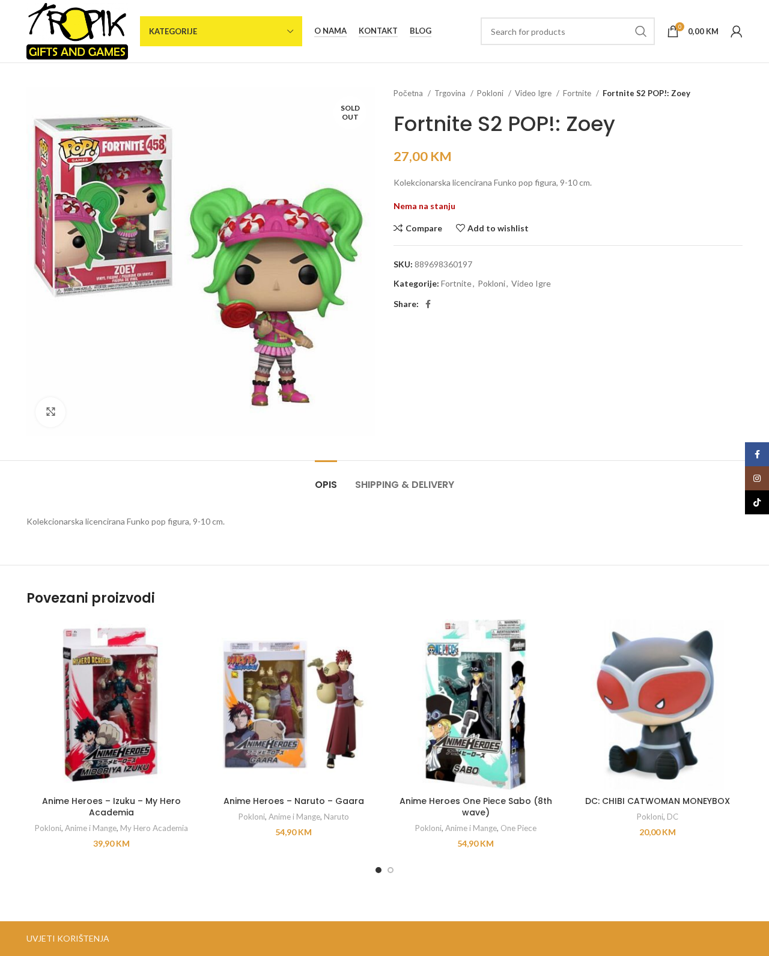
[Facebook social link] (428, 304)
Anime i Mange (91, 828)
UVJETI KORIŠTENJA (67, 938)
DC (672, 816)
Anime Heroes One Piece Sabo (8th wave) (476, 807)
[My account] (737, 31)
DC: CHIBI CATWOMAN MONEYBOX (657, 801)
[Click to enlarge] (50, 412)
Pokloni (491, 93)
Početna (409, 93)
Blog (420, 30)
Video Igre (534, 93)
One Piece (518, 828)
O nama (330, 30)
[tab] (326, 478)
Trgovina (450, 93)
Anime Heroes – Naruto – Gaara (293, 801)
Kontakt (378, 30)
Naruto (336, 816)
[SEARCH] (641, 31)
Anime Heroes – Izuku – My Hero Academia (111, 807)
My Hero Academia (154, 828)
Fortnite (578, 93)
